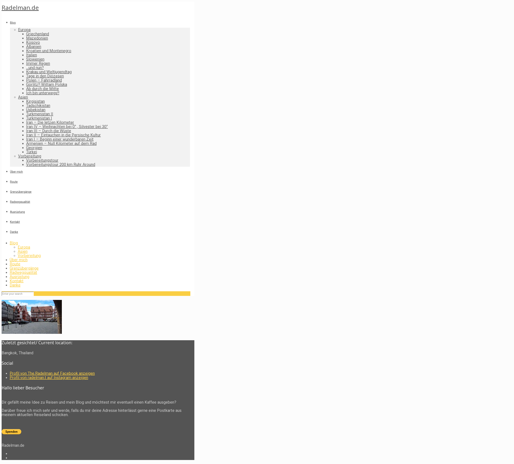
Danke (15, 285)
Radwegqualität (23, 272)
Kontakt (16, 280)
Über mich (19, 259)
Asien (23, 251)
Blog (14, 243)
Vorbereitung (29, 255)
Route (15, 264)
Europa (24, 247)
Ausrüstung (19, 276)
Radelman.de (20, 7)
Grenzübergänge (24, 268)
